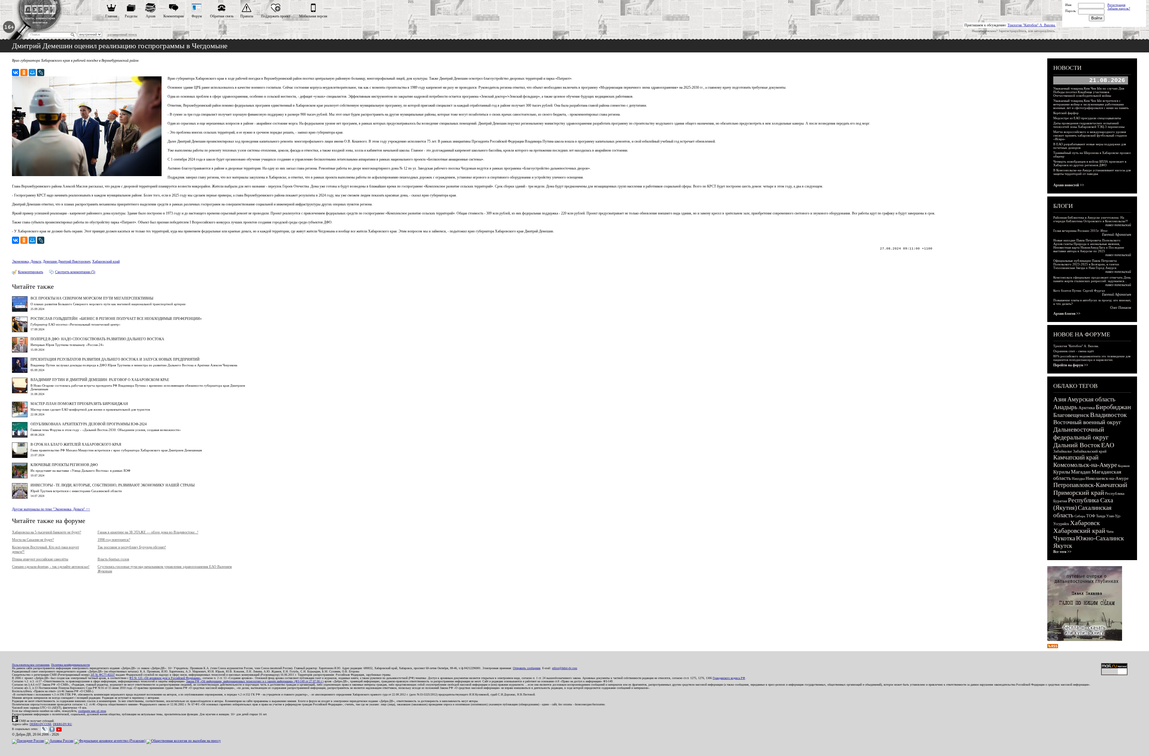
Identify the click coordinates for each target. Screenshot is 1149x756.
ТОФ (1090, 516)
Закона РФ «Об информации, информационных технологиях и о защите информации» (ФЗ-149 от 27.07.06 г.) (254, 681)
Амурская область (1091, 399)
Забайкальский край (1090, 451)
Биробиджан (1113, 407)
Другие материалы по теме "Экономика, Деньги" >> (51, 509)
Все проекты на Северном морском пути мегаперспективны (92, 298)
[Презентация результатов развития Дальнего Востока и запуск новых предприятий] (20, 372)
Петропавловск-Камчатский (1090, 485)
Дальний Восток (1076, 445)
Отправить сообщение (526, 668)
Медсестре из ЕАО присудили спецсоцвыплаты (1087, 118)
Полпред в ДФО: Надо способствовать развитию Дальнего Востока (97, 339)
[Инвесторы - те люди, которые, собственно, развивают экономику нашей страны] (20, 497)
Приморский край (1078, 492)
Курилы (1061, 472)
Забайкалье (1062, 451)
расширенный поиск (122, 34)
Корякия (1124, 466)
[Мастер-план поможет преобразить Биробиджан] (20, 416)
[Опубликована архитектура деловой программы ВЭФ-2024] (20, 436)
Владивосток (1108, 414)
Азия (1059, 399)
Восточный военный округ (1087, 422)
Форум (197, 16)
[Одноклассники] (24, 72)
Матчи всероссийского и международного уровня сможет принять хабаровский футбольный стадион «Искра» (1090, 135)
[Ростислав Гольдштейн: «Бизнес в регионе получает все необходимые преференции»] (20, 331)
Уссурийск (1061, 524)
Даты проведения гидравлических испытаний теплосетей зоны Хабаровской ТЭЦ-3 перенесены (1088, 124)
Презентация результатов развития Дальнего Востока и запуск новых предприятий (115, 359)
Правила (246, 16)
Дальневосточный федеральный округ (1081, 433)
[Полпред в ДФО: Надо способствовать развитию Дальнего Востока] (20, 351)
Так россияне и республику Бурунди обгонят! (132, 547)
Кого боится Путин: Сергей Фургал (1079, 290)
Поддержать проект (275, 16)
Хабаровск (1085, 523)
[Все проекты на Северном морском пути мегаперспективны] (20, 311)
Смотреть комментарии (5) (75, 272)
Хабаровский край (106, 261)
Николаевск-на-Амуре (1107, 478)
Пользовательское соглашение (30, 664)
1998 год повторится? (114, 540)
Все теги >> (1062, 552)
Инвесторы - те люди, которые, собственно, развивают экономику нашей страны (112, 485)
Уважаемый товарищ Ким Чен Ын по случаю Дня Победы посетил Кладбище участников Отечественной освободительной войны (1088, 92)
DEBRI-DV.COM (40, 724)
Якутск (1062, 545)
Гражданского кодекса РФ (729, 678)
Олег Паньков (1120, 308)
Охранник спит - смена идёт (1073, 351)
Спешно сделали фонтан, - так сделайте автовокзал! (50, 567)
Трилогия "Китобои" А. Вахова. (1031, 25)
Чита (1109, 532)
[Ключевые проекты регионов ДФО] (20, 477)
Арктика (1086, 407)
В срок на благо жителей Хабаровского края (76, 444)
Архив (151, 16)
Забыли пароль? (1118, 8)
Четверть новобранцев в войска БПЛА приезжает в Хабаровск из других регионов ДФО (1089, 163)
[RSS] (1052, 647)
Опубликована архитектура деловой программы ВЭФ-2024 (89, 424)
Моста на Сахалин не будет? (33, 540)
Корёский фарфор (1066, 113)
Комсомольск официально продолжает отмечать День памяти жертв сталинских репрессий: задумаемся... (1092, 279)
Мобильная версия (313, 16)
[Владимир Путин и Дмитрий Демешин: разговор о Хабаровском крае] (20, 392)
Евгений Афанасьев (1116, 234)
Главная (111, 16)
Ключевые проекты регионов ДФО (64, 465)
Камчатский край (1075, 457)
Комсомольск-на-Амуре (1085, 464)
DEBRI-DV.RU (62, 724)
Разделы (131, 16)
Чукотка (1064, 538)
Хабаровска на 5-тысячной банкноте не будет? (46, 532)
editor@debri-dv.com (564, 668)
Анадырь (1065, 407)
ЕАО (1107, 445)
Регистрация (1116, 5)
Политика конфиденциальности (70, 664)
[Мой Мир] (32, 72)
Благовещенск (1071, 415)
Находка (1078, 479)
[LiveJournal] (40, 72)
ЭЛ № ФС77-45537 (102, 674)
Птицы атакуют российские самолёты (40, 559)
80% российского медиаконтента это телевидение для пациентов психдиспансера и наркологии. (1091, 358)
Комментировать (30, 272)
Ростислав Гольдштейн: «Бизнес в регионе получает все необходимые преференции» (116, 319)
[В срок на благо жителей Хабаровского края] (20, 457)
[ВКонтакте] (15, 72)
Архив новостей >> (1068, 185)
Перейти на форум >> (1070, 365)
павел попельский (1118, 225)
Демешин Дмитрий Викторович (66, 261)
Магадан (1081, 472)
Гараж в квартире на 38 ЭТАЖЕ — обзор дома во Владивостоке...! (148, 532)
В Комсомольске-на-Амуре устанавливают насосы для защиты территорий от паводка (1092, 172)
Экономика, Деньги (26, 261)
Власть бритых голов (113, 559)
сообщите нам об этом (92, 711)
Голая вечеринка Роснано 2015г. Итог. (1080, 230)
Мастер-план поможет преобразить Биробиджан (79, 404)
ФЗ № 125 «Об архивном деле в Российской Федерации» (165, 678)
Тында (1100, 516)
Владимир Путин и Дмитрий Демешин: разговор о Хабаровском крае (100, 380)
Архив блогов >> (1066, 314)
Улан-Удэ (1113, 516)
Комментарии (173, 16)
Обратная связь (221, 16)
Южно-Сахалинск (1100, 538)
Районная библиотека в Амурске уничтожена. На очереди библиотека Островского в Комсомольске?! (1090, 219)
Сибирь (1079, 516)
